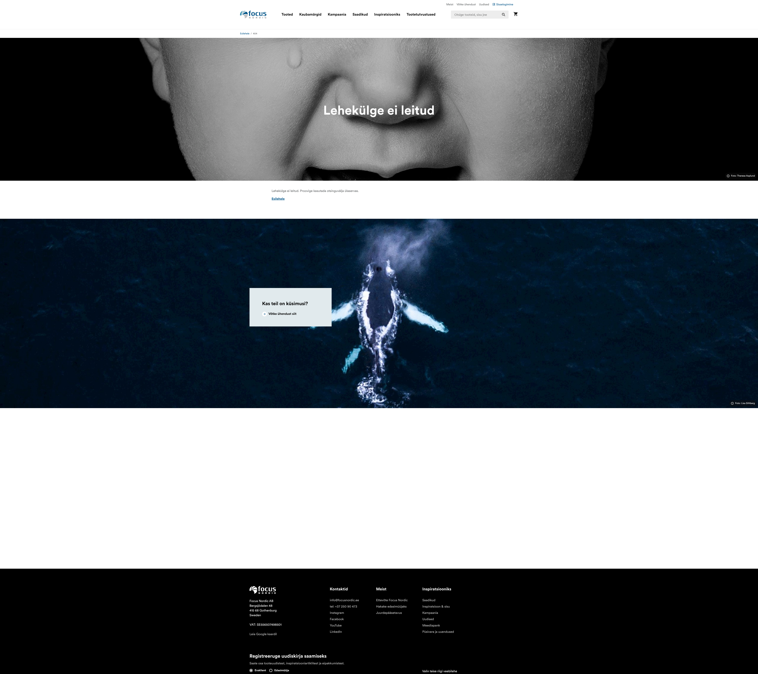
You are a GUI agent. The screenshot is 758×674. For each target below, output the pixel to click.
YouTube (336, 625)
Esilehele (245, 33)
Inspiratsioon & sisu (436, 607)
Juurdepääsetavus (389, 613)
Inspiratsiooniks (387, 14)
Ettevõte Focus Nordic (392, 600)
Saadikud (360, 14)
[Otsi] (503, 15)
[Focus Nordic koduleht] (253, 15)
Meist (449, 4)
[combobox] (480, 15)
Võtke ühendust (466, 4)
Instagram (337, 613)
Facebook (337, 619)
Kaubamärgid (310, 14)
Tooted (287, 14)
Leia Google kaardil (263, 634)
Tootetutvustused (421, 14)
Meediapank (431, 625)
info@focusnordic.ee (344, 600)
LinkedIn (336, 632)
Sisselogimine (504, 4)
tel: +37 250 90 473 (343, 607)
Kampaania (337, 14)
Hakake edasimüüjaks (391, 607)
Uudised (484, 4)
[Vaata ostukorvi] (515, 14)
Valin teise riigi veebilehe (439, 671)
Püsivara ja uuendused (438, 632)
